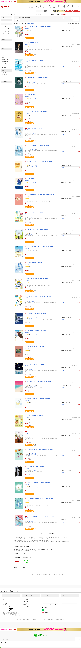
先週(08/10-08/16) (5, 57)
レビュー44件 (34, 385)
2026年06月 (4, 67)
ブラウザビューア (26, 606)
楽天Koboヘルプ (6, 599)
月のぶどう (30, 234)
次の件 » (52, 533)
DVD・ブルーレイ (21, 14)
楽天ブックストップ (24, 623)
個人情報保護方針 (22, 644)
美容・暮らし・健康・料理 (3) (7, 34)
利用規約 (5, 603)
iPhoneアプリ (25, 597)
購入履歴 (59, 7)
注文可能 (3, 41)
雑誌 (11, 14)
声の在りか (30, 217)
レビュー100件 (34, 198)
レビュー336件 (34, 266)
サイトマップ (58, 623)
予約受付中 (4, 46)
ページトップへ (77, 639)
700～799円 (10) (4, 74)
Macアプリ (24, 603)
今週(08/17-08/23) (5, 55)
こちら (47, 543)
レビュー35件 (34, 250)
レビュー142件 (34, 470)
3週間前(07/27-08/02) (5, 61)
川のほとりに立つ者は (32, 82)
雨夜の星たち (30, 369)
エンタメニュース (45, 14)
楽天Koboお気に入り (54, 8)
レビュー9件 (34, 30)
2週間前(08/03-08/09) (5, 59)
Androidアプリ (25, 599)
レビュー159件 (34, 182)
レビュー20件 (34, 350)
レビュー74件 (34, 502)
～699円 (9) (4, 72)
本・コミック (6, 14)
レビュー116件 (34, 282)
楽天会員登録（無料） (32, 7)
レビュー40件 (34, 46)
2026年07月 (4, 65)
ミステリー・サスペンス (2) (7, 29)
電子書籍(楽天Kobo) (64, 14)
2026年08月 (4, 63)
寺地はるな (27, 28)
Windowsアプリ (25, 601)
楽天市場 (78, 6)
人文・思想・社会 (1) (6, 31)
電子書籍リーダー (26, 604)
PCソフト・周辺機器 (37, 14)
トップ (2, 14)
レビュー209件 (34, 453)
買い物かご (40, 7)
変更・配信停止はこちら (54, 604)
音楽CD (15, 14)
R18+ (79, 14)
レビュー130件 (34, 334)
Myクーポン (49, 7)
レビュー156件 (34, 419)
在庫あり (3, 43)
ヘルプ (68, 7)
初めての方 (72, 7)
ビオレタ (30, 437)
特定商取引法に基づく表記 (32, 644)
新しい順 (32, 23)
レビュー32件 (34, 233)
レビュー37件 (34, 402)
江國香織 (26, 44)
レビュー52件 (34, 149)
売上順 (28, 23)
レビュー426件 (34, 165)
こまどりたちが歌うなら (32, 454)
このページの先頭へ (77, 584)
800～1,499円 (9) (5, 76)
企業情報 (16, 644)
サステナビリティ (41, 644)
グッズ (31, 14)
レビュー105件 (34, 81)
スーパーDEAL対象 (5, 83)
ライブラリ (64, 7)
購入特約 (5, 604)
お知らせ (44, 7)
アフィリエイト (49, 623)
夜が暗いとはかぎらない (32, 521)
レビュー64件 (34, 98)
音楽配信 (57, 14)
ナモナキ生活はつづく (32, 301)
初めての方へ (5, 597)
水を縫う (30, 65)
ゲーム (27, 14)
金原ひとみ (30, 44)
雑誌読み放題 (52, 14)
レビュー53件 (34, 486)
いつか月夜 (30, 318)
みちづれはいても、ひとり (32, 386)
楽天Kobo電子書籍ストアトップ (37, 623)
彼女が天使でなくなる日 (32, 403)
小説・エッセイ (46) (6, 26)
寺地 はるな (27, 213)
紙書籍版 (62, 32)
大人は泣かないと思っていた (33, 133)
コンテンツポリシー (7, 606)
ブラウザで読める (5, 85)
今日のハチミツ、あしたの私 (33, 166)
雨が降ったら (30, 99)
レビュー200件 (34, 317)
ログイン (34, 6)
